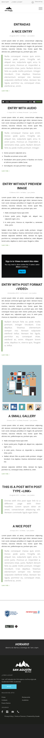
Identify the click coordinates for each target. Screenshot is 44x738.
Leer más (5, 91)
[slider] (39, 101)
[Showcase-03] (30, 407)
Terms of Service (20, 716)
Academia (25, 700)
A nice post (22, 526)
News (24, 36)
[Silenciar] (34, 102)
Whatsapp (5, 2)
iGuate (37, 716)
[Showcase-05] (22, 407)
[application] (22, 101)
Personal (25, 112)
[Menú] (39, 8)
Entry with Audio (22, 108)
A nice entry (22, 31)
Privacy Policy (9, 716)
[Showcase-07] (22, 383)
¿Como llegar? (16, 2)
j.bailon (32, 36)
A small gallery (22, 416)
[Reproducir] (3, 102)
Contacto (4, 700)
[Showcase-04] (38, 407)
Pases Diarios (6, 703)
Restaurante (26, 697)
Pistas (4, 697)
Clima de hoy (38, 1)
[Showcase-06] (14, 407)
